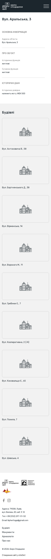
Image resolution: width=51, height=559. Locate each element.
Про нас (6, 540)
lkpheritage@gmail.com (18, 520)
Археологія (8, 536)
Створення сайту (13, 555)
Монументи (8, 532)
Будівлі (6, 528)
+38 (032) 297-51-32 (16, 516)
